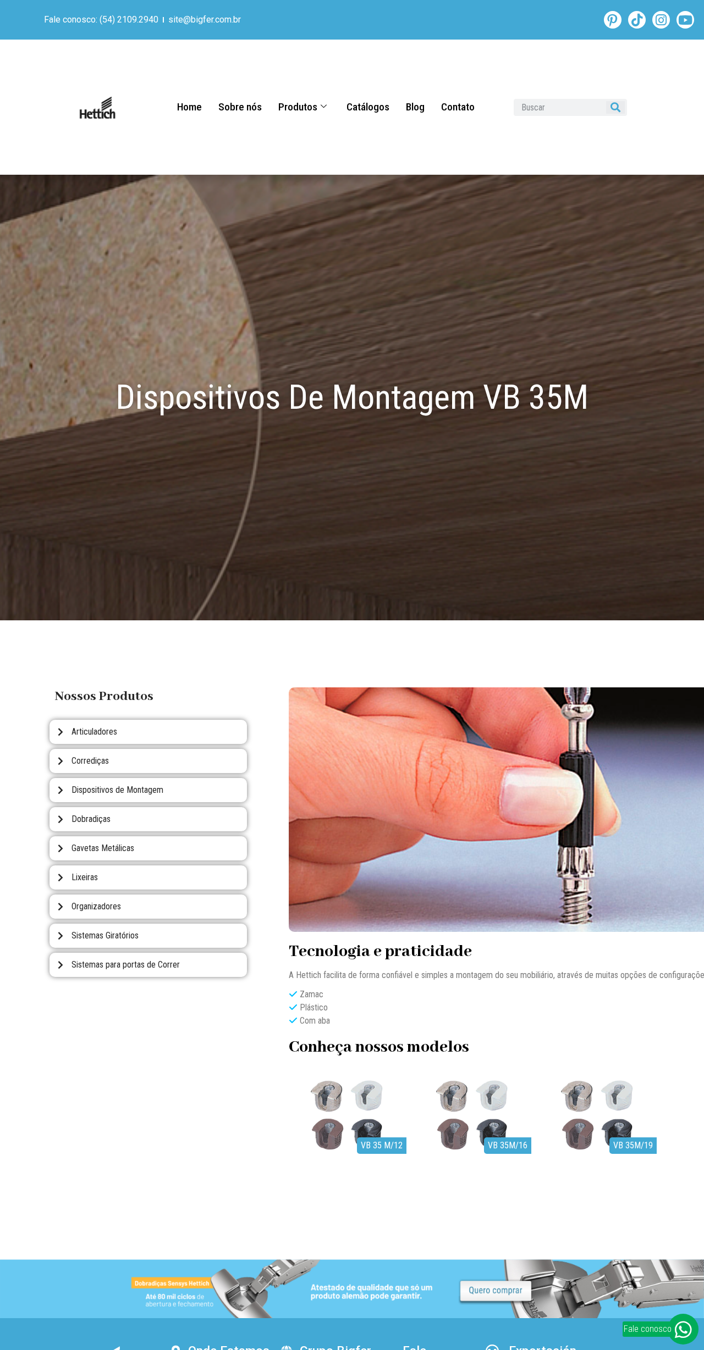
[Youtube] (685, 20)
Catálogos (367, 107)
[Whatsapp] (683, 1329)
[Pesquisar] (615, 107)
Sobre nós (240, 107)
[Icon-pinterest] (613, 20)
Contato (458, 107)
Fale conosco (648, 1329)
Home (189, 107)
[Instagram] (661, 20)
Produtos (297, 107)
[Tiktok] (637, 20)
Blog (415, 107)
